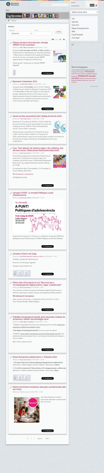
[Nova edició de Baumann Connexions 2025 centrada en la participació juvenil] (59, 92)
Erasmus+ (94, 73)
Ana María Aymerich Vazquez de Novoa (32, 256)
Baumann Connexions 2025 (25, 82)
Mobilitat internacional (85, 78)
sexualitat (74, 82)
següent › (40, 438)
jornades (75, 78)
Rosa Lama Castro (25, 153)
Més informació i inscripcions (23, 174)
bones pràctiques (82, 73)
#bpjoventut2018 (90, 70)
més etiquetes (94, 86)
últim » (48, 438)
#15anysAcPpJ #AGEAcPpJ (78, 70)
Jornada (92, 76)
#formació (89, 71)
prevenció (74, 80)
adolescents (74, 73)
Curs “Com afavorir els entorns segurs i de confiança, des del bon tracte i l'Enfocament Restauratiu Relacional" (38, 149)
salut (93, 80)
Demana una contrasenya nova (96, 5)
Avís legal (75, 38)
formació (83, 75)
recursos (79, 80)
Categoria (12, 30)
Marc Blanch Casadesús (27, 47)
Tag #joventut (14, 16)
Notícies (14, 20)
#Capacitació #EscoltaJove (78, 72)
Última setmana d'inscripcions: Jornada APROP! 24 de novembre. (30, 44)
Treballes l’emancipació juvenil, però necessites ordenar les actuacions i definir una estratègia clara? (39, 318)
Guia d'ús (75, 25)
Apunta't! (16, 65)
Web (73, 32)
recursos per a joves (87, 80)
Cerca (36, 30)
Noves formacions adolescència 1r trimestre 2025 (35, 357)
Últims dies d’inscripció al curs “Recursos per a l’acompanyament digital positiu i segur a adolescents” (37, 284)
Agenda (75, 22)
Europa (73, 76)
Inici (8, 10)
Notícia (11, 43)
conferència (89, 73)
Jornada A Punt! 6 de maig (24, 254)
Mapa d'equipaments (80, 28)
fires (76, 76)
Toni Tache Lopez (25, 118)
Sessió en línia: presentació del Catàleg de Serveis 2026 (37, 116)
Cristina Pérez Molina (26, 84)
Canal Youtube (77, 35)
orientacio (93, 78)
